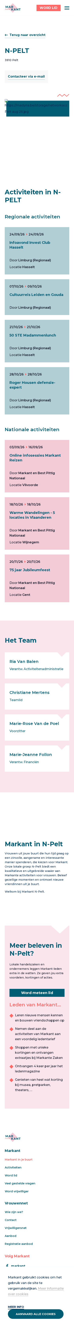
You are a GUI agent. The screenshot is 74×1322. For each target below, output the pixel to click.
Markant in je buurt (19, 1159)
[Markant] (13, 8)
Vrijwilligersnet (16, 1228)
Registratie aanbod (19, 1244)
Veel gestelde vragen (20, 1183)
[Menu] (67, 8)
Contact (11, 1220)
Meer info (16, 1307)
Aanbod (10, 1236)
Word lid (11, 1175)
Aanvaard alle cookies (36, 1314)
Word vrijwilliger (17, 1191)
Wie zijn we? (14, 1212)
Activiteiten (13, 1167)
